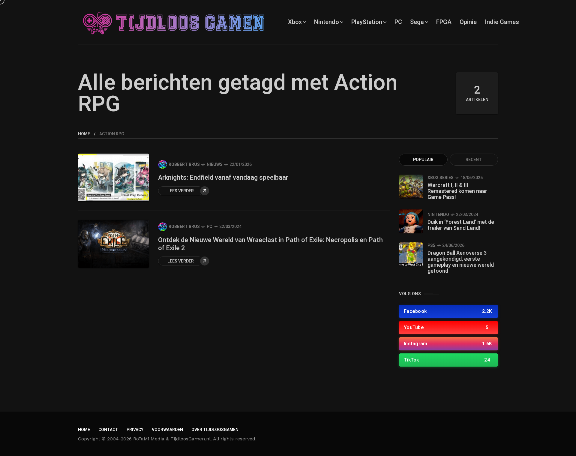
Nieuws (215, 164)
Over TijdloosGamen (214, 430)
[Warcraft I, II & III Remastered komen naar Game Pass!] (411, 187)
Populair (423, 160)
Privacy (135, 430)
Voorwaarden (167, 430)
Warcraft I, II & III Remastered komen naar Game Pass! (457, 191)
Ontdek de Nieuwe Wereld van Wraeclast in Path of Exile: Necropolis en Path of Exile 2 (270, 244)
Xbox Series (441, 178)
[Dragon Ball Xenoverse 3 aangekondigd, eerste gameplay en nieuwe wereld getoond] (411, 254)
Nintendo (438, 215)
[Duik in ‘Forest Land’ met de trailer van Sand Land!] (411, 221)
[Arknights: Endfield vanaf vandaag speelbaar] (113, 178)
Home (84, 134)
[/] (448, 311)
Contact (108, 430)
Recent (474, 160)
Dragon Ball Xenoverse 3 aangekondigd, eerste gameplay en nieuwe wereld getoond (461, 262)
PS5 (431, 245)
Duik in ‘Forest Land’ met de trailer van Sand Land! (461, 225)
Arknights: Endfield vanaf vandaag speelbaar (223, 177)
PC (209, 227)
